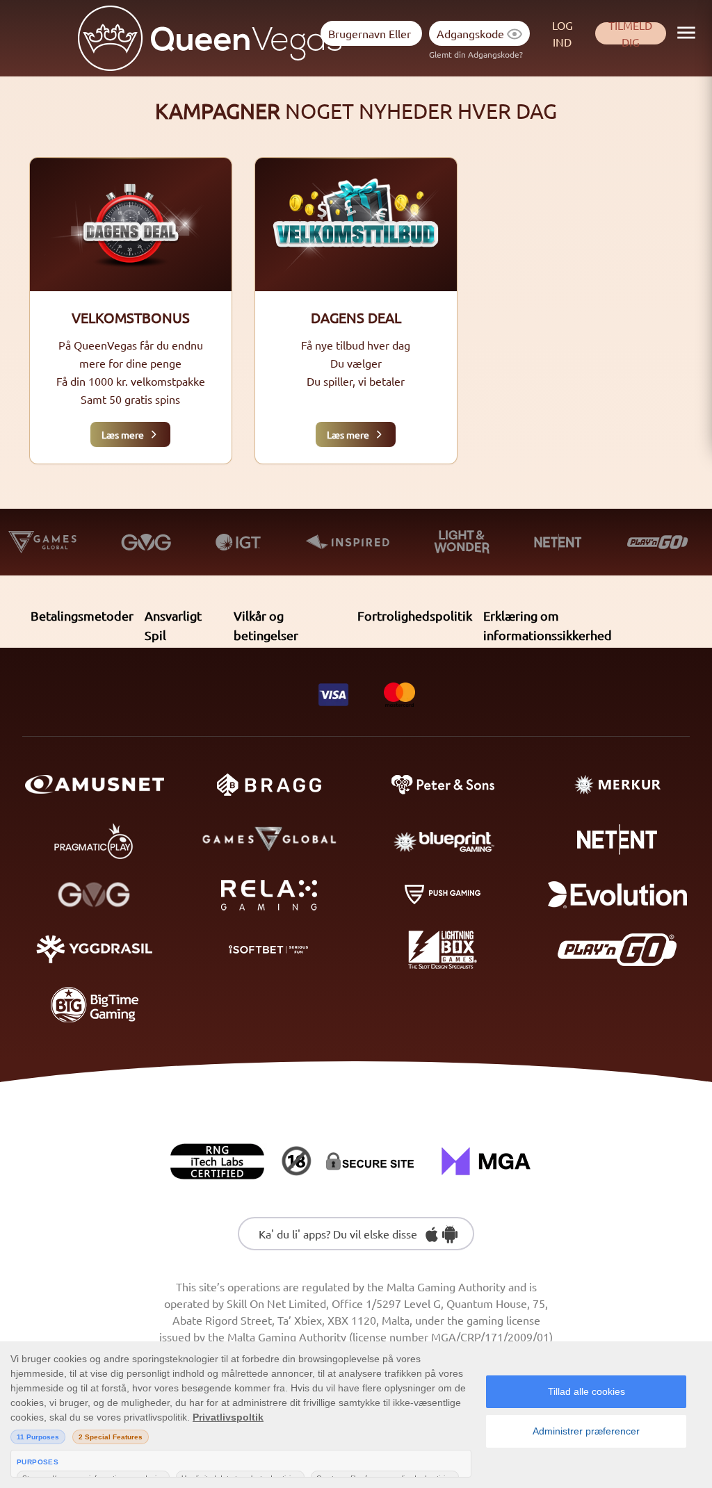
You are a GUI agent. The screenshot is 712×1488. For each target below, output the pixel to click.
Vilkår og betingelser (266, 625)
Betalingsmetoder (82, 615)
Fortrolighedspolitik (414, 615)
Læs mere (123, 434)
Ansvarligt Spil (173, 625)
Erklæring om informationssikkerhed (547, 625)
